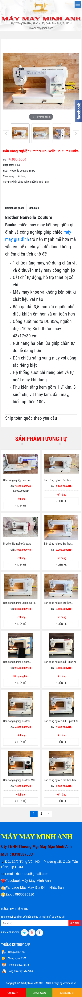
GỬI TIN (74, 923)
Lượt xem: (8, 164)
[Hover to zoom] (41, 80)
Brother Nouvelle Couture (17, 543)
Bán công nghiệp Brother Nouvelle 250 (57, 603)
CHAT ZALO (39, 993)
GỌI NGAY (13, 993)
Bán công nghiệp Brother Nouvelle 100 (57, 544)
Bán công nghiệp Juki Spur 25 (19, 603)
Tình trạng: (9, 176)
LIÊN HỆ (21, 505)
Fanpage (12, 887)
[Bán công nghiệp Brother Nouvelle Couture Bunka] (20, 133)
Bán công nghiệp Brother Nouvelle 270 (57, 480)
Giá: (5, 159)
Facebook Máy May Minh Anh (28, 881)
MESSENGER (67, 993)
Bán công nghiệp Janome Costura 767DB (17, 480)
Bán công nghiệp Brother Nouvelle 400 (16, 721)
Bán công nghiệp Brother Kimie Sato (61, 780)
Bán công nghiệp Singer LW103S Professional (16, 662)
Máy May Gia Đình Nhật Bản (42, 887)
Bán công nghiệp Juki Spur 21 (60, 662)
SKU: (5, 170)
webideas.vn (69, 983)
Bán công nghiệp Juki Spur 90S (61, 721)
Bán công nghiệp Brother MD (19, 780)
